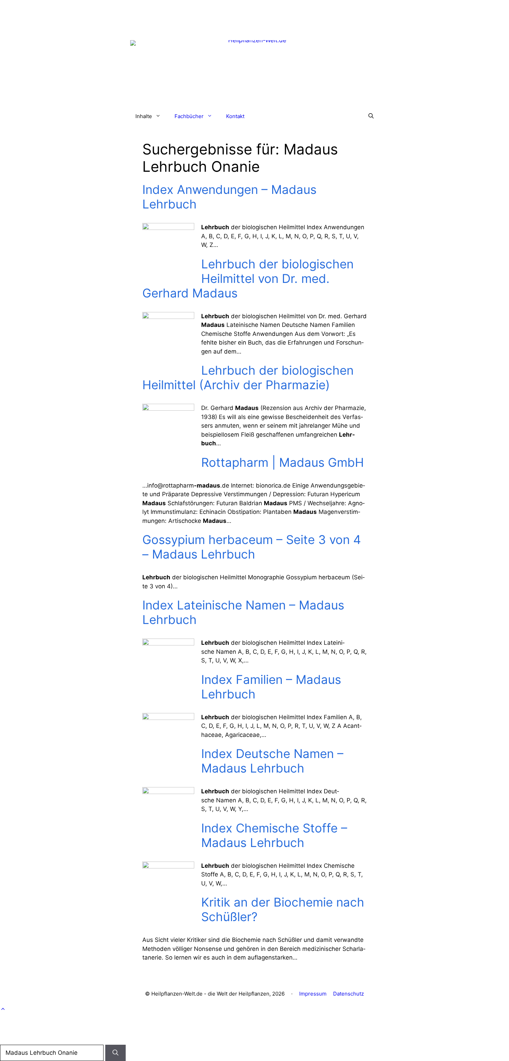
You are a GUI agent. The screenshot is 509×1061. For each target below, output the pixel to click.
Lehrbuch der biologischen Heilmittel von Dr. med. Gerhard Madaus (248, 278)
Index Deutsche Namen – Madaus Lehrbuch (272, 760)
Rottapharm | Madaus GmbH (282, 462)
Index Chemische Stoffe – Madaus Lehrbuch (274, 835)
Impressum (313, 993)
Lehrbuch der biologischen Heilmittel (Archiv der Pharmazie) (248, 377)
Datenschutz (348, 993)
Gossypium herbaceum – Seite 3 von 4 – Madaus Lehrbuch (251, 546)
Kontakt (235, 116)
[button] (371, 116)
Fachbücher (189, 116)
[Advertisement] (254, 15)
